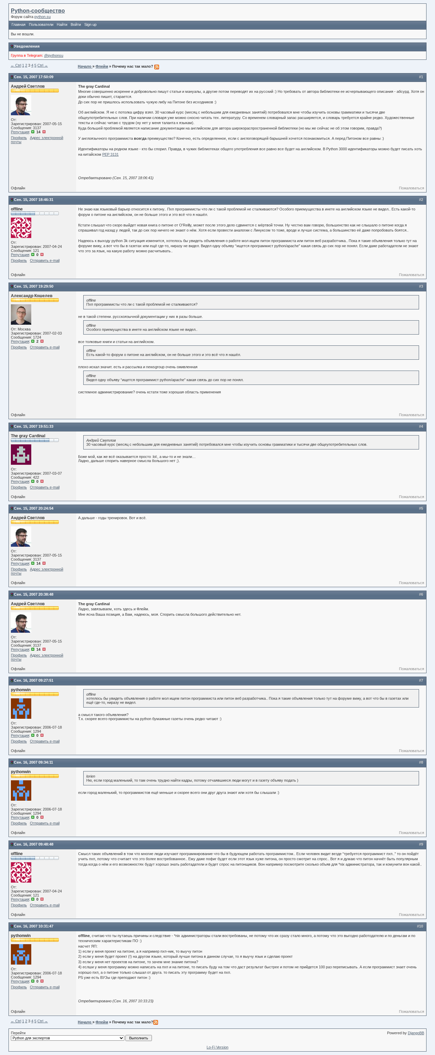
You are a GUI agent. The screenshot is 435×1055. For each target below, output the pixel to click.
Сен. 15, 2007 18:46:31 (33, 200)
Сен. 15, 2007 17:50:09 (33, 77)
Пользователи (41, 24)
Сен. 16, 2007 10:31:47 (33, 926)
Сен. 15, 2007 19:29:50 (33, 286)
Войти (76, 24)
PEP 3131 (110, 154)
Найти (62, 24)
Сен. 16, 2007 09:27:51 (33, 680)
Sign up (90, 24)
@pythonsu (53, 55)
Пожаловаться (411, 188)
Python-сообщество (38, 11)
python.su (42, 17)
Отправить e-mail (44, 260)
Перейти (18, 1033)
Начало (85, 66)
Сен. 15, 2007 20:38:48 (33, 594)
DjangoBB (416, 1033)
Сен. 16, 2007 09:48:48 (33, 844)
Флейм (101, 66)
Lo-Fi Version (217, 1047)
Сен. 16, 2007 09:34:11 (33, 762)
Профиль (19, 138)
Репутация (20, 132)
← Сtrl (16, 65)
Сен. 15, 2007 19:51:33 (33, 426)
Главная (18, 24)
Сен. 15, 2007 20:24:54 (33, 508)
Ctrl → (42, 65)
